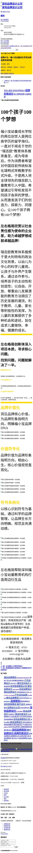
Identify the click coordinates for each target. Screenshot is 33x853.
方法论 (8, 11)
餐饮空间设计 (23, 683)
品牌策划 (16, 701)
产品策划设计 (27, 725)
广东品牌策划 (19, 711)
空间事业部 (7, 827)
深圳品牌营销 (8, 719)
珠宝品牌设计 (16, 722)
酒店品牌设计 (10, 692)
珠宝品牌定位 (25, 708)
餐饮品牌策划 (12, 698)
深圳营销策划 (10, 704)
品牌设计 (9, 733)
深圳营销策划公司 (19, 686)
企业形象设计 (15, 716)
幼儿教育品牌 (19, 94)
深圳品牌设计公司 (23, 692)
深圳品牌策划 (19, 730)
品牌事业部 (7, 825)
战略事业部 (7, 824)
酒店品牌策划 (10, 677)
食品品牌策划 (8, 725)
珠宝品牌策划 (23, 738)
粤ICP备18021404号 (6, 766)
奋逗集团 (3, 758)
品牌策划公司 (15, 736)
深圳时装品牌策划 (14, 727)
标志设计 (14, 683)
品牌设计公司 (13, 708)
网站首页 (6, 789)
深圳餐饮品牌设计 (18, 680)
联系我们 (6, 19)
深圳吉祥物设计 (19, 91)
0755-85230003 (5, 21)
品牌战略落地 (25, 727)
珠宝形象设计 (21, 714)
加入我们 (6, 797)
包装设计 (12, 714)
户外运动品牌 (21, 695)
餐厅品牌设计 (27, 722)
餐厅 (29, 730)
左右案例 (11, 46)
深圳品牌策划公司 (22, 719)
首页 (7, 46)
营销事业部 (7, 829)
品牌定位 (6, 727)
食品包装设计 (18, 725)
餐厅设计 (21, 704)
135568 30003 (4, 833)
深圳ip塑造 (8, 91)
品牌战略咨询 (20, 677)
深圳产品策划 (16, 689)
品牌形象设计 (21, 733)
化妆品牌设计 (25, 689)
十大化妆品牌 (11, 695)
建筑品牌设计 (26, 677)
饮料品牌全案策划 (26, 716)
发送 (16, 847)
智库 (5, 798)
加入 (2, 19)
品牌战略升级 (24, 736)
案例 (2, 16)
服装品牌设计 (25, 701)
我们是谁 (3, 11)
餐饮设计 (15, 738)
